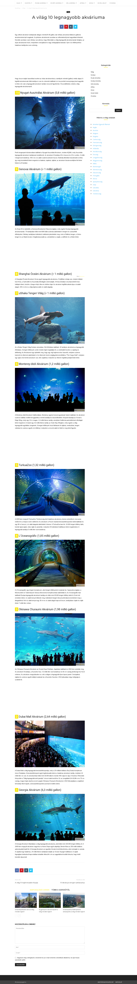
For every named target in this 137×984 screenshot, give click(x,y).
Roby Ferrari (81, 224)
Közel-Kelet (102, 3)
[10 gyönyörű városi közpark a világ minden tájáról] (50, 900)
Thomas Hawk (80, 410)
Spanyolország (97, 182)
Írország (95, 154)
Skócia (95, 179)
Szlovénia (96, 191)
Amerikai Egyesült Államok (101, 124)
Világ (18, 3)
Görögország (97, 145)
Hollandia (96, 148)
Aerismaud (81, 585)
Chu (83, 765)
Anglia (95, 127)
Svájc (94, 185)
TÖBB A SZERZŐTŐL (60, 890)
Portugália (96, 176)
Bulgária (95, 136)
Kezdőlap (17, 8)
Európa (27, 3)
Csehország (96, 139)
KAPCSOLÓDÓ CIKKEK (39, 890)
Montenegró (97, 167)
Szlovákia (96, 188)
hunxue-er (81, 276)
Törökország (97, 194)
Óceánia (112, 3)
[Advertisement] (50, 63)
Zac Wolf (82, 839)
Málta (94, 164)
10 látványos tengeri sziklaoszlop (72, 883)
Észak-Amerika (40, 3)
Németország (97, 170)
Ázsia (91, 3)
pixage (82, 514)
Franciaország (97, 142)
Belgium (95, 133)
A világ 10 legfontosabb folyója (26, 883)
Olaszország (97, 173)
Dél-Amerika (70, 3)
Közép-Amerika (56, 3)
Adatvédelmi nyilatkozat (106, 982)
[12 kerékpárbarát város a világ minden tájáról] (26, 900)
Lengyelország (97, 157)
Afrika (82, 3)
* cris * (82, 342)
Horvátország (97, 151)
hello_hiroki (81, 664)
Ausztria (95, 130)
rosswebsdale (81, 147)
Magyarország (97, 160)
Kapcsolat (118, 982)
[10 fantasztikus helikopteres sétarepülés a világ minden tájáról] (74, 900)
